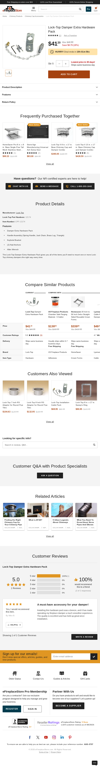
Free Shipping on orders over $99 (20, 2)
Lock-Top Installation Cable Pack (60, 403)
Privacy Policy (56, 752)
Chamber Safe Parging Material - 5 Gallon (58, 314)
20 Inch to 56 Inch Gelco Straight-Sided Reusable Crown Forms (80, 316)
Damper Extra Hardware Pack (34, 313)
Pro (88, 9)
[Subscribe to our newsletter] (93, 656)
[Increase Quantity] (66, 63)
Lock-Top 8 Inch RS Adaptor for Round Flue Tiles (37, 405)
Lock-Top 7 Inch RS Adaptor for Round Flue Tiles (13, 405)
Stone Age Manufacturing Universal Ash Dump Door (37, 147)
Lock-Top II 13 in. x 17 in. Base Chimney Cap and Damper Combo (85, 147)
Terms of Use (44, 752)
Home (5, 16)
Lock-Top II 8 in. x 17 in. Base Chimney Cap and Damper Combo (61, 147)
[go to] (13, 133)
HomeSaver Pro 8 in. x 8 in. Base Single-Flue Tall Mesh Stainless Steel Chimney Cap (13, 147)
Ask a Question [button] (70, 35)
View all (50, 164)
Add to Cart (69, 74)
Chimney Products (15, 16)
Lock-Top (20, 213)
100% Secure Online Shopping (81, 2)
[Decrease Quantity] (59, 63)
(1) (60, 35)
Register (12, 709)
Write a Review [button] (84, 637)
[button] (47, 186)
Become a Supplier (68, 706)
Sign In (32, 709)
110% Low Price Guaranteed (51, 2)
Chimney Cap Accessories (34, 16)
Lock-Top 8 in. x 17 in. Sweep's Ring (85, 403)
